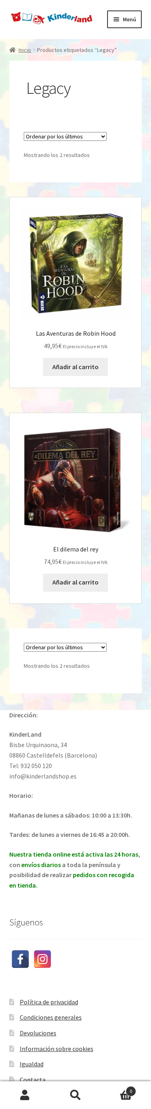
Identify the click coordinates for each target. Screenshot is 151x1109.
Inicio (25, 50)
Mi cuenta (25, 1095)
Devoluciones (38, 1033)
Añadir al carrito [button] (75, 367)
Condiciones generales (51, 1017)
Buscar (75, 1095)
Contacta (33, 1080)
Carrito (116, 1088)
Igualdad (31, 1064)
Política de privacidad (49, 1002)
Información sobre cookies (56, 1049)
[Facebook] (20, 959)
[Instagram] (42, 959)
